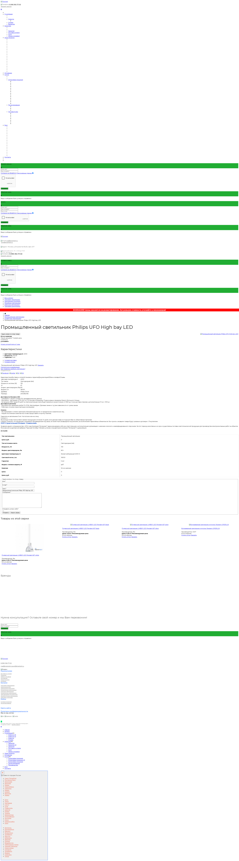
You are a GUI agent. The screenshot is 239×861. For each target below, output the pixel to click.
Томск (7, 801)
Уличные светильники (7, 691)
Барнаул (7, 831)
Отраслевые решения (15, 80)
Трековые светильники (12, 300)
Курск (7, 820)
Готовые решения (6, 701)
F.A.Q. (10, 34)
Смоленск (8, 850)
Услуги (6, 75)
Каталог (7, 731)
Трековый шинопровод (12, 306)
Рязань (7, 811)
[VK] (2, 716)
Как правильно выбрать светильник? (13, 369)
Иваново (8, 839)
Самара (7, 792)
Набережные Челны (11, 844)
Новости (11, 19)
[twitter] (12, 373)
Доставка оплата (14, 32)
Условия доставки (10, 360)
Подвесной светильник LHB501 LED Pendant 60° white (20, 555)
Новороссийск (10, 821)
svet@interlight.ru (7, 242)
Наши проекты (9, 38)
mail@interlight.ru (12, 241)
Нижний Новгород (11, 846)
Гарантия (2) (12, 745)
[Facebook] (5, 373)
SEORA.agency (16, 724)
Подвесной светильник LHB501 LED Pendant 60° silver (140, 528)
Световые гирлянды (7, 697)
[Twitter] (15, 716)
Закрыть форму (15, 512)
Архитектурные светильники (9, 696)
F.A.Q (10, 750)
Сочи (6, 806)
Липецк (7, 841)
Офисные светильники (12, 305)
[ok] (22, 373)
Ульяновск (8, 855)
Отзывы (10, 22)
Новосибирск (9, 787)
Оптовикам (8, 73)
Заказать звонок (6, 6)
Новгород (8, 788)
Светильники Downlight (12, 301)
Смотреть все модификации (10, 367)
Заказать (41, 365)
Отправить (4, 188)
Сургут (7, 805)
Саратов (7, 810)
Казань (7, 785)
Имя (4, 481)
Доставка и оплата (6, 673)
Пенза (7, 856)
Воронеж (8, 783)
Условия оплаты (9, 362)
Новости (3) (12, 735)
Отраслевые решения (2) (16, 760)
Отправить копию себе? (10, 509)
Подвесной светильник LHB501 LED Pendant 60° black (80, 528)
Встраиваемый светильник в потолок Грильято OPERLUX (200, 528)
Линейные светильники (12, 303)
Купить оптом (5, 344)
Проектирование (14, 105)
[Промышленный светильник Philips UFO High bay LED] (219, 334)
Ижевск (7, 853)
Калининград (9, 815)
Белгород (8, 828)
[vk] (17, 373)
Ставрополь (9, 808)
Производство (13, 112)
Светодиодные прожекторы (9, 694)
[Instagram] (8, 716)
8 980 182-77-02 (15, 4)
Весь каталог (8, 298)
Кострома (8, 818)
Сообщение (6, 492)
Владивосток (9, 843)
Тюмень (7, 813)
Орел (6, 823)
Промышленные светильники (14, 317)
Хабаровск (8, 838)
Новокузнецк (9, 848)
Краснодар (8, 782)
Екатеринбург (9, 829)
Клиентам (7, 26)
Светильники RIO (6, 687)
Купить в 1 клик (15, 344)
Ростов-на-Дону (10, 780)
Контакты (7, 157)
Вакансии (11, 24)
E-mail (4, 485)
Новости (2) (12, 736)
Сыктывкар (8, 803)
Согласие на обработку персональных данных (16, 173)
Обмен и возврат (14, 36)
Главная (7, 315)
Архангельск (9, 833)
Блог (6, 125)
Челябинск (8, 834)
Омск (6, 800)
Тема (4, 488)
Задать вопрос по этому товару (10, 334)
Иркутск (7, 836)
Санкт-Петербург (10, 778)
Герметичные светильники (8, 690)
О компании (8, 14)
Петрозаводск (9, 816)
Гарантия (11, 31)
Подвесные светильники (12, 318)
